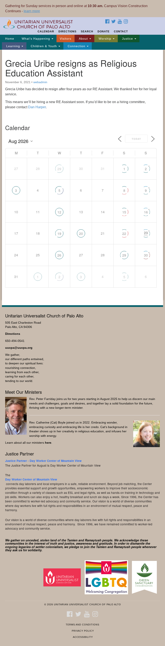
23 (146, 232)
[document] (82, 175)
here (48, 442)
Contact (121, 31)
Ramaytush (93, 540)
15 (124, 212)
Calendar (46, 31)
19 (59, 233)
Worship (105, 38)
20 (81, 233)
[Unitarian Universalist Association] (63, 577)
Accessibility (83, 637)
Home (9, 38)
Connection (76, 46)
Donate (104, 31)
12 (59, 212)
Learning (13, 46)
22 (124, 233)
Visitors (65, 38)
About (83, 38)
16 (146, 212)
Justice (127, 38)
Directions (67, 31)
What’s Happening (36, 38)
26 (59, 255)
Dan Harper (37, 107)
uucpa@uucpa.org (18, 347)
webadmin (40, 82)
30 (146, 255)
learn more (32, 11)
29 (59, 168)
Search (87, 31)
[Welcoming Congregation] (108, 577)
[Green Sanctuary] (146, 577)
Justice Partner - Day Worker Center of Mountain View (43, 461)
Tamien (72, 540)
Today (136, 138)
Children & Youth (44, 46)
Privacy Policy (83, 630)
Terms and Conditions (82, 624)
